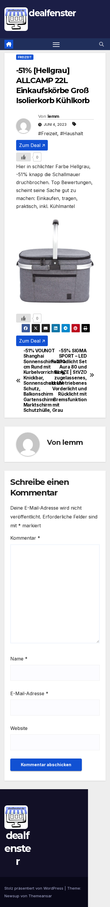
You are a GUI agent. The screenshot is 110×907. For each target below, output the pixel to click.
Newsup (11, 895)
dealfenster (52, 13)
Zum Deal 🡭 (32, 145)
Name (19, 659)
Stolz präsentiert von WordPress (34, 888)
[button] (101, 44)
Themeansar (40, 895)
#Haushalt (71, 133)
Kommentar (25, 538)
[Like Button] (23, 157)
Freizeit (25, 57)
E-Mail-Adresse (29, 693)
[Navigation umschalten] (56, 44)
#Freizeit (47, 133)
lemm (53, 116)
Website (19, 728)
